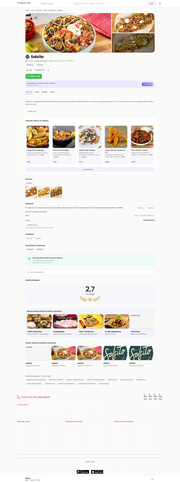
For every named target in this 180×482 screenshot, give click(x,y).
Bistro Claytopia (143, 428)
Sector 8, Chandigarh (73, 436)
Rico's (140, 445)
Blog (51, 456)
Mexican (29, 238)
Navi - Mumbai (22, 442)
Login (151, 3)
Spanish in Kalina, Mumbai (95, 380)
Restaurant (52, 10)
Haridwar (44, 447)
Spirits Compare (67, 456)
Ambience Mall (94, 434)
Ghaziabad (21, 434)
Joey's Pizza (118, 445)
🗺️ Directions (39, 70)
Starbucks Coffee (120, 442)
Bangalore (20, 431)
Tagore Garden (95, 447)
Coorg (43, 445)
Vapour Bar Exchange (122, 439)
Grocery (59, 405)
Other (101, 405)
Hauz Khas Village (72, 447)
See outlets (147, 84)
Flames (140, 434)
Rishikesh (20, 445)
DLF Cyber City (71, 434)
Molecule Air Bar (120, 436)
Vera (136, 456)
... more (41, 155)
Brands (112, 456)
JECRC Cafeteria (144, 439)
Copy (142, 208)
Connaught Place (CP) (97, 445)
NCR (42, 436)
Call (152, 479)
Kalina (45, 10)
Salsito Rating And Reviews (87, 384)
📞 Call (29, 70)
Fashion (52, 405)
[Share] (48, 70)
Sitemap (92, 456)
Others (126, 465)
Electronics (77, 405)
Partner (105, 456)
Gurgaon (44, 428)
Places (99, 456)
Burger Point (142, 431)
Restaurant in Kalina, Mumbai (36, 380)
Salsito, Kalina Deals (126, 380)
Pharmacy (93, 405)
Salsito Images (104, 384)
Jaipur (19, 436)
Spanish (38, 238)
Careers (144, 456)
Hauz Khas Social (144, 447)
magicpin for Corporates (124, 456)
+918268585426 (149, 220)
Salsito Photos (141, 380)
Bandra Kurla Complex (74, 442)
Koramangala (71, 428)
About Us (36, 456)
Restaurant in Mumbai (56, 380)
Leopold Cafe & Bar (145, 442)
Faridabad (44, 434)
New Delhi (20, 428)
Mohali (19, 439)
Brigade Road (94, 428)
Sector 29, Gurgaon (96, 431)
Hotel (85, 405)
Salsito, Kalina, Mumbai (34, 384)
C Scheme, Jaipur (95, 439)
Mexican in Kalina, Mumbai (75, 380)
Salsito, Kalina (112, 380)
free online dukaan (41, 397)
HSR (67, 431)
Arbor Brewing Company (123, 431)
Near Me (57, 456)
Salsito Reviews (50, 384)
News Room (27, 456)
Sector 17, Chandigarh (97, 436)
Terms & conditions (36, 272)
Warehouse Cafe (144, 436)
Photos (29, 183)
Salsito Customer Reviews (66, 384)
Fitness (68, 405)
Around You (44, 456)
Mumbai (38, 10)
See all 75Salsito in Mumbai (36, 212)
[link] (37, 144)
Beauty (44, 405)
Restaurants (34, 405)
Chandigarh (45, 431)
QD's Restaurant (120, 447)
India (32, 10)
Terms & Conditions (81, 456)
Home (27, 10)
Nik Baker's (118, 434)
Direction (151, 208)
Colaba (92, 442)
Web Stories (153, 456)
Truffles (117, 428)
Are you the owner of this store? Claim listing (39, 228)
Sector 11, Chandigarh (73, 439)
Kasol (19, 447)
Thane (43, 442)
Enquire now (35, 76)
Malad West (70, 445)
